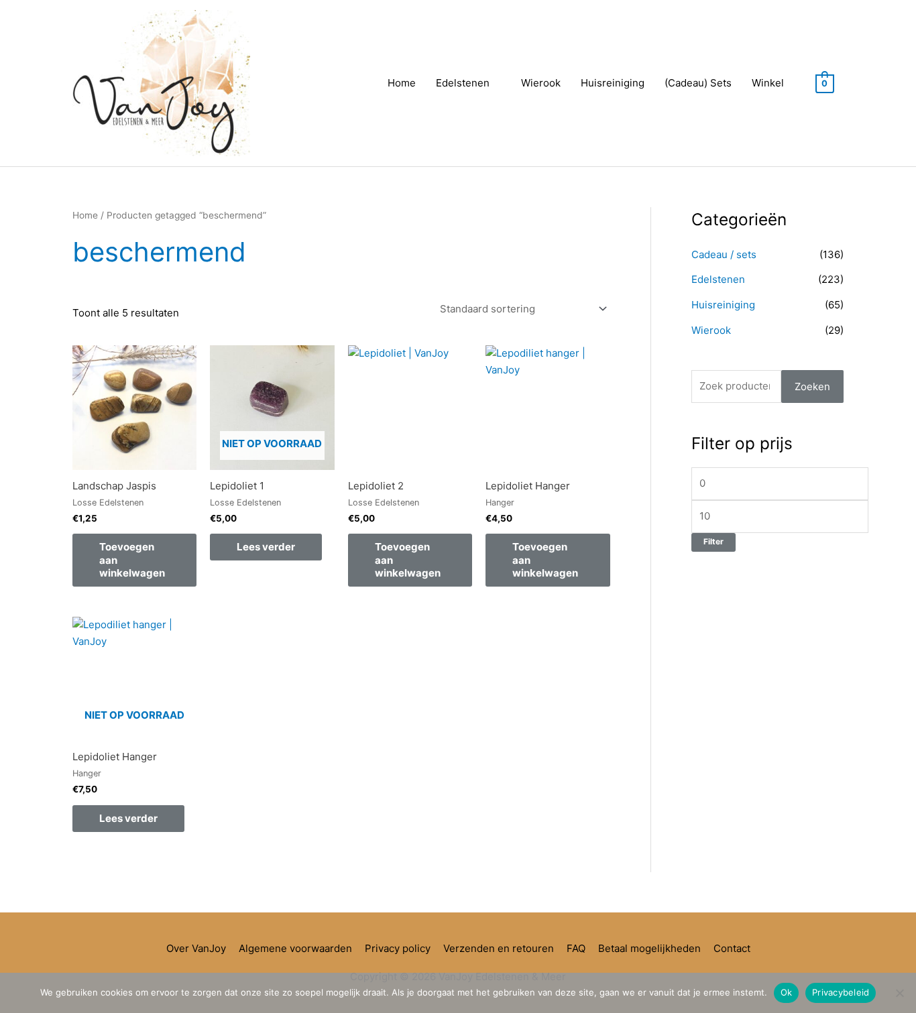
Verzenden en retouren (498, 948)
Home (402, 82)
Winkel (768, 82)
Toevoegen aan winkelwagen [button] (132, 559)
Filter (713, 541)
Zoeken (812, 386)
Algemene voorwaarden (295, 948)
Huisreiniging (612, 82)
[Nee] (899, 993)
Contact (731, 948)
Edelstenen (463, 82)
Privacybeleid (840, 992)
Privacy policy (398, 948)
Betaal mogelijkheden (649, 948)
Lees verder (266, 546)
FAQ (576, 948)
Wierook (541, 82)
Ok (787, 992)
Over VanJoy (196, 948)
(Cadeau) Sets (698, 82)
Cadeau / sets (723, 254)
